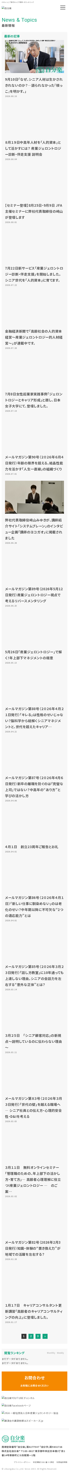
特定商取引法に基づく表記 (43, 1462)
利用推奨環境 (62, 1462)
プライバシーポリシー (22, 1462)
